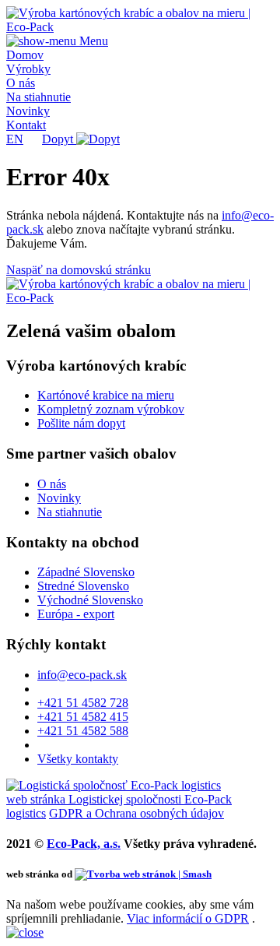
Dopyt (59, 139)
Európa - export (75, 614)
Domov (25, 55)
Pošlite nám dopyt (81, 423)
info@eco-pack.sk (82, 674)
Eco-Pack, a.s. (84, 843)
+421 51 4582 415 (82, 716)
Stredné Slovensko (83, 586)
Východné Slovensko (90, 600)
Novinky (28, 111)
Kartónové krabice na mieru (105, 395)
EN (14, 139)
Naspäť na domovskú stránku (78, 269)
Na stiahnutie (38, 97)
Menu (92, 40)
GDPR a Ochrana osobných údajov (136, 813)
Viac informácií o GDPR (188, 918)
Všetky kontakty (77, 758)
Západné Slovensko (86, 572)
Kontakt (26, 125)
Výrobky (28, 69)
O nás (20, 83)
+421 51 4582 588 (82, 730)
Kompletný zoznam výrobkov (110, 409)
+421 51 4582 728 (82, 702)
